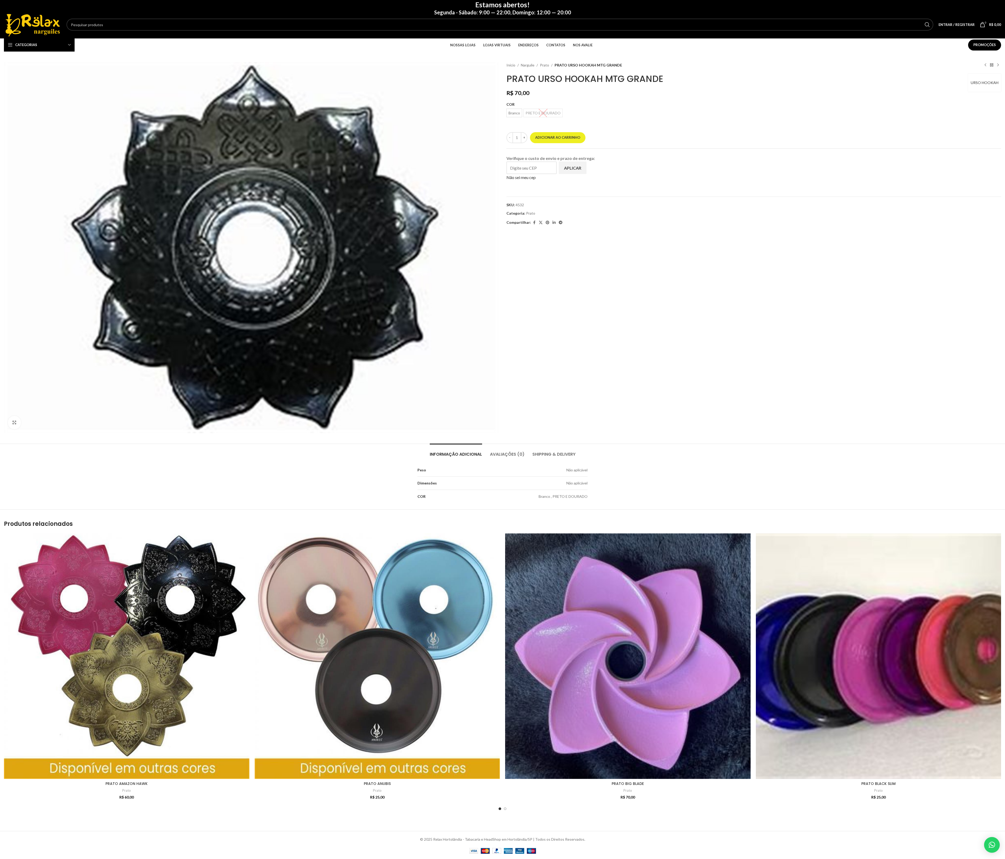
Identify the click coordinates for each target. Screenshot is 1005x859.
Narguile (527, 65)
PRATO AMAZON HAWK (126, 783)
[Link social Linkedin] (554, 222)
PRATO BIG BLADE (628, 783)
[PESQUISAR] (927, 25)
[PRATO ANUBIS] (377, 656)
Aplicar (572, 167)
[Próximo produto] (998, 65)
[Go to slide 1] (500, 808)
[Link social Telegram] (560, 222)
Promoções (984, 45)
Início (510, 65)
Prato (544, 65)
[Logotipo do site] (32, 24)
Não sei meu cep (521, 177)
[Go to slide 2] (505, 808)
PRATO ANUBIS (377, 783)
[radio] (514, 113)
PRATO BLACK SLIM (878, 783)
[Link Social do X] (540, 222)
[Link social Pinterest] (547, 222)
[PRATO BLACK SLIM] (878, 656)
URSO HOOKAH (984, 82)
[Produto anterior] (985, 65)
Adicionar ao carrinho (557, 137)
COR (510, 104)
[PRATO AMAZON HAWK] (126, 656)
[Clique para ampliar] (14, 422)
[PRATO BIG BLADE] (628, 656)
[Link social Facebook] (534, 222)
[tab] (456, 452)
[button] (992, 845)
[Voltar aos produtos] (992, 65)
